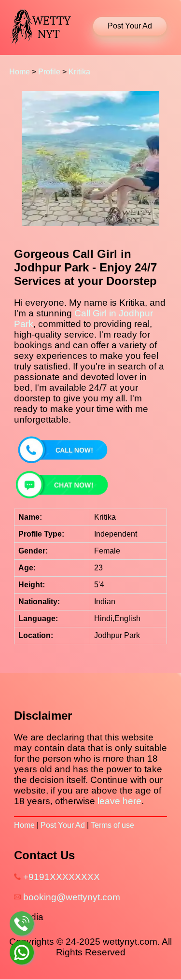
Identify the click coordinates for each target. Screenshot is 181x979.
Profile (49, 72)
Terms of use (112, 825)
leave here (119, 801)
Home (19, 72)
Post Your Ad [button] (130, 26)
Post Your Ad (63, 825)
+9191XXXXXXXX (61, 877)
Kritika (79, 72)
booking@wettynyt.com (71, 897)
